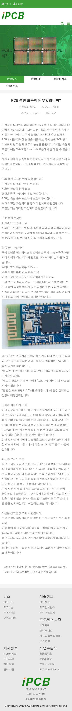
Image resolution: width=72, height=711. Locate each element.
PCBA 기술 (12, 86)
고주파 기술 (59, 79)
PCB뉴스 (12, 79)
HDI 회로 (44, 625)
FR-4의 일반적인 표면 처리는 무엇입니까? (34, 572)
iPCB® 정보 (9, 653)
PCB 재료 (44, 602)
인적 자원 (8, 669)
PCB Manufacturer (49, 669)
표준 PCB (44, 641)
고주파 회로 (45, 630)
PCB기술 (36, 79)
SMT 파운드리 (47, 612)
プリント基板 (46, 664)
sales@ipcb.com (36, 698)
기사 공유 (51, 113)
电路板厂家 (45, 653)
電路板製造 (45, 659)
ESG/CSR (8, 659)
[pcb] (13, 15)
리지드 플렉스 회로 (49, 635)
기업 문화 (8, 664)
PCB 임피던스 (47, 607)
